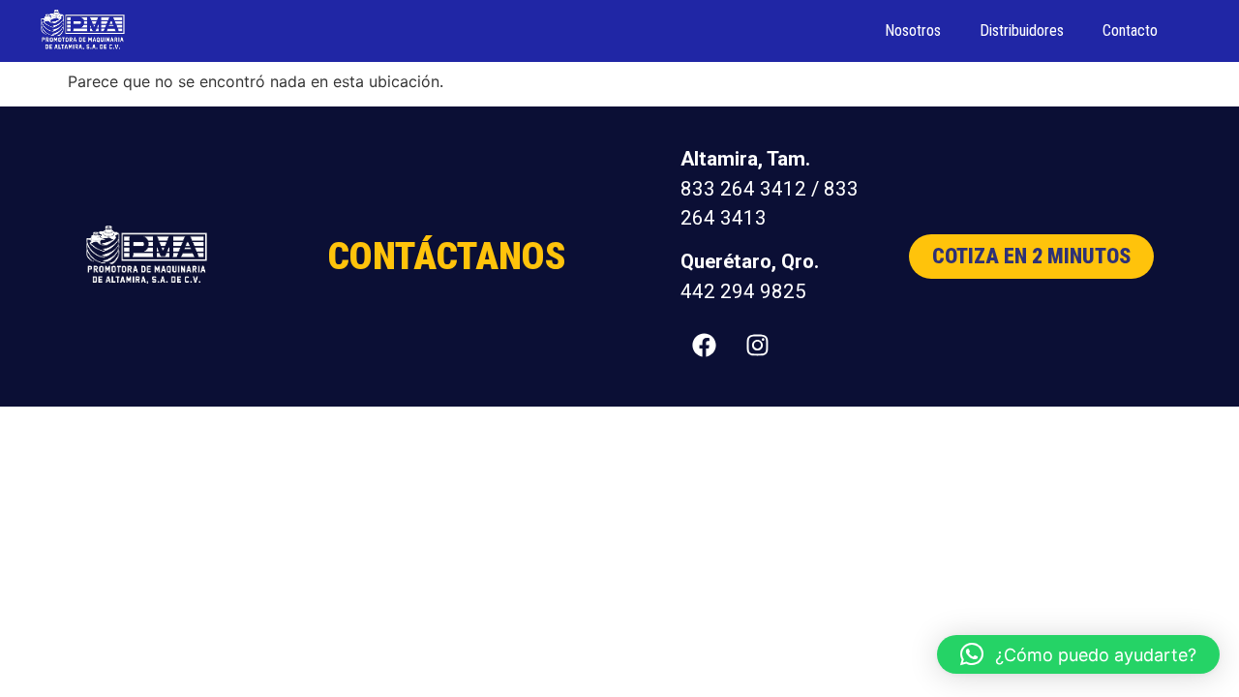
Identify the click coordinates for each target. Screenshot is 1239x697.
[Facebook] (704, 344)
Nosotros (913, 30)
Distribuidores (1022, 30)
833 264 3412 (743, 188)
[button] (1078, 654)
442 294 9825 (743, 291)
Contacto (1130, 30)
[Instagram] (758, 344)
